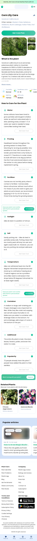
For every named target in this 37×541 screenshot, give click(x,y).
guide (8, 434)
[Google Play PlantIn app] (26, 506)
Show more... (6, 84)
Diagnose (30, 377)
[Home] (2, 7)
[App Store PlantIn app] (26, 500)
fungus (18, 430)
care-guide (10, 430)
